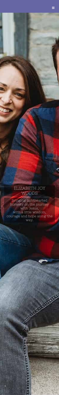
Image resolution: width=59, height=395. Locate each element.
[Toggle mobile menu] (53, 7)
